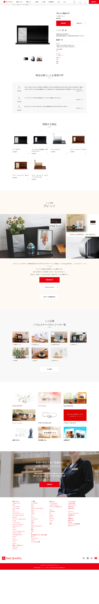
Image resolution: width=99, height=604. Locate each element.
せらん (32, 510)
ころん (32, 531)
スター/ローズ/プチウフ (17, 524)
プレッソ (51, 520)
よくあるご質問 (71, 503)
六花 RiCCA (52, 511)
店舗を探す (93, 1)
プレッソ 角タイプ (16, 149)
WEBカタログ (71, 506)
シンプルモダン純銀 (35, 542)
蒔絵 (32, 529)
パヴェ (13, 527)
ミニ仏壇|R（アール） (16, 344)
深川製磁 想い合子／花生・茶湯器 (39, 535)
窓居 (51, 524)
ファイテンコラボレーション (18, 531)
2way (13, 505)
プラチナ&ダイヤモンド (17, 535)
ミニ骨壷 (36, 1)
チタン (13, 510)
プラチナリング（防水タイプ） (56, 506)
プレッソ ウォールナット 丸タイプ (78, 149)
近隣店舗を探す (49, 279)
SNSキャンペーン (72, 525)
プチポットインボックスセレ (37, 508)
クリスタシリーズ (16, 503)
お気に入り (79, 23)
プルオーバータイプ (17, 533)
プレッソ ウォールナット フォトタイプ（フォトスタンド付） (40, 176)
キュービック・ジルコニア (18, 515)
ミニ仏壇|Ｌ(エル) (35, 344)
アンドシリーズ (15, 512)
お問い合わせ (71, 508)
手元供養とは (51, 1)
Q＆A (59, 1)
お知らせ (70, 522)
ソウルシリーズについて (70, 423)
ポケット (33, 536)
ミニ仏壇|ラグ (34, 360)
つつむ (32, 512)
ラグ (50, 522)
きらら (32, 506)
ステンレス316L (16, 508)
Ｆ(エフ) (51, 517)
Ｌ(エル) (51, 515)
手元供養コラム (42, 440)
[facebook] (92, 558)
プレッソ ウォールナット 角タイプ (20, 175)
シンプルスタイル (53, 503)
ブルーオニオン (34, 538)
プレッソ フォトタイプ (55, 149)
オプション (14, 549)
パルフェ (33, 513)
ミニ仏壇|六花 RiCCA (55, 344)
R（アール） (52, 518)
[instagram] (88, 558)
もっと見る (49, 369)
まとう (32, 527)
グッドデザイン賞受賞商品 (74, 524)
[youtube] (96, 558)
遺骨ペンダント (19, 1)
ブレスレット (15, 540)
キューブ (14, 529)
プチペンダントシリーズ (17, 513)
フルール (33, 517)
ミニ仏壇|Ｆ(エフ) (54, 360)
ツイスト (14, 520)
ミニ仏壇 (43, 1)
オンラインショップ (49, 287)
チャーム (14, 536)
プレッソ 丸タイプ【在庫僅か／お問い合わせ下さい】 (40, 150)
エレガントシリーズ (16, 526)
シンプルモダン (34, 503)
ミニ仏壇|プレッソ (73, 344)
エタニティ (14, 517)
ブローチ (14, 543)
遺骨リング (28, 1)
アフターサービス (72, 505)
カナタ (32, 520)
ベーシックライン (16, 506)
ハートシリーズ (15, 522)
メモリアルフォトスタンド (36, 526)
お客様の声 (67, 440)
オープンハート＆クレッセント (19, 519)
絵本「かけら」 (16, 440)
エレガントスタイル (54, 505)
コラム (64, 1)
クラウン (33, 540)
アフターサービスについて (45, 423)
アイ (32, 515)
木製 (57, 59)
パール (14, 538)
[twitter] (84, 558)
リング (13, 542)
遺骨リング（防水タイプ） (18, 545)
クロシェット (15, 547)
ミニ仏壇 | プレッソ (60, 55)
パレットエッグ (34, 519)
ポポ (32, 524)
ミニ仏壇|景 (14, 360)
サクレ (32, 505)
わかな (32, 522)
